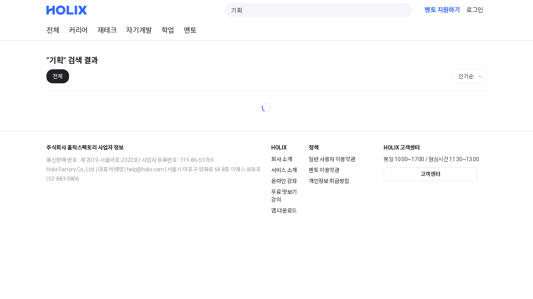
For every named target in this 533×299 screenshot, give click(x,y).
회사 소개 (281, 159)
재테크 (107, 30)
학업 (168, 30)
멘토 (190, 30)
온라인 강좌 (284, 181)
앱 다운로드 (284, 211)
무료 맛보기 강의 (284, 196)
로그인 (474, 10)
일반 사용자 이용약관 (332, 159)
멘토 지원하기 (442, 10)
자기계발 (139, 30)
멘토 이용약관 (324, 170)
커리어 (78, 30)
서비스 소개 (284, 170)
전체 (52, 30)
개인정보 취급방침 (329, 181)
